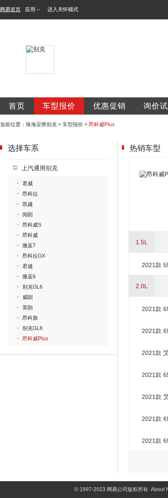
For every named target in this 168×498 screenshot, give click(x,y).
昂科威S (31, 225)
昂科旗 (30, 318)
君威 (27, 184)
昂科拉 (30, 194)
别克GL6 (32, 287)
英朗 (27, 308)
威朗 (27, 297)
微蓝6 (29, 277)
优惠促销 (109, 106)
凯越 (27, 204)
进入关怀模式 (62, 9)
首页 (17, 106)
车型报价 (59, 106)
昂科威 (30, 235)
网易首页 (10, 9)
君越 (27, 266)
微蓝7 (29, 246)
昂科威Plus (35, 339)
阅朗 (27, 215)
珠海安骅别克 (41, 124)
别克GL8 (32, 328)
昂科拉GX (33, 256)
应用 (30, 9)
